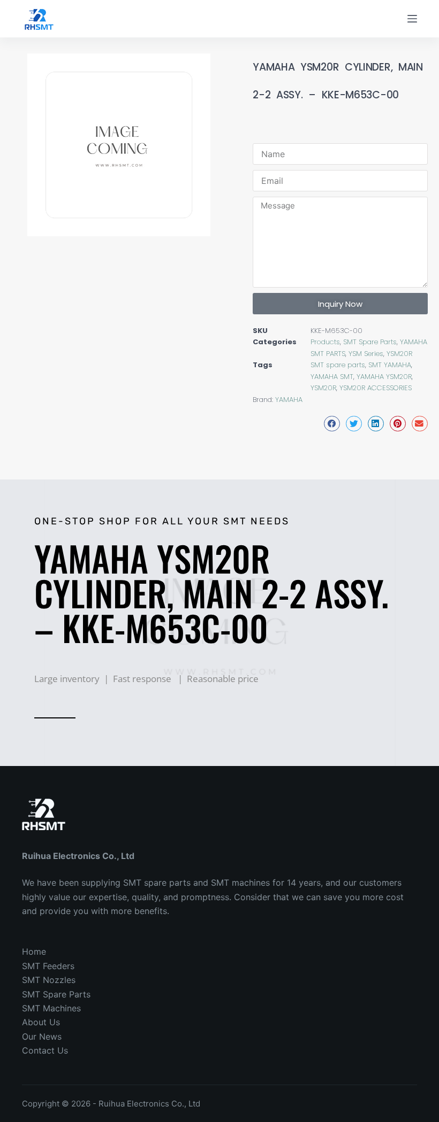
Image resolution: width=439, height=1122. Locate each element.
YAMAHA (288, 399)
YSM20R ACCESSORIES (375, 388)
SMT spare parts (338, 365)
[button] (332, 423)
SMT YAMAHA (389, 365)
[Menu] (412, 19)
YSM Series (366, 354)
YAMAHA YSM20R (384, 377)
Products (325, 342)
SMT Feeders (48, 966)
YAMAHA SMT (332, 377)
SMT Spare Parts (370, 342)
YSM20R (399, 354)
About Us (41, 1022)
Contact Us (45, 1050)
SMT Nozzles (48, 979)
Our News (42, 1036)
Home (34, 951)
